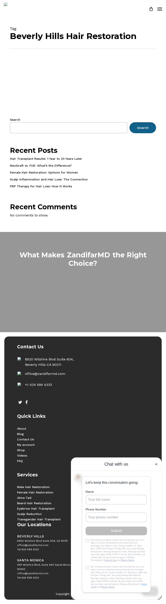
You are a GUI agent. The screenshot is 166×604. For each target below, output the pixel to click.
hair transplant (93, 87)
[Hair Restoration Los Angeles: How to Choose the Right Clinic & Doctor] (34, 100)
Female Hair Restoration (35, 492)
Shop (21, 450)
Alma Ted (24, 497)
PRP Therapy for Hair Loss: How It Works (41, 186)
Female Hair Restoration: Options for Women (44, 172)
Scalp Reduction (29, 514)
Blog (20, 434)
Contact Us (25, 439)
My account (26, 444)
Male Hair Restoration (33, 487)
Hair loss (73, 87)
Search (15, 119)
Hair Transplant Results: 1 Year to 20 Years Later (46, 158)
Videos (22, 455)
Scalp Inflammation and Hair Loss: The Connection (49, 179)
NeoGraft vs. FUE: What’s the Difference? (41, 165)
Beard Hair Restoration (34, 503)
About (21, 428)
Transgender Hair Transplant (39, 519)
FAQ (20, 461)
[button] (159, 9)
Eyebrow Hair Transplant (35, 508)
